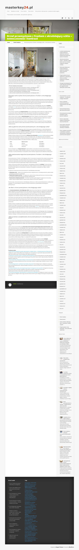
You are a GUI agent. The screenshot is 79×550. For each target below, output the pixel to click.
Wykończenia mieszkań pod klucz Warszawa (30, 538)
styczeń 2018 (62, 281)
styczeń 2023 (62, 188)
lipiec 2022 (62, 202)
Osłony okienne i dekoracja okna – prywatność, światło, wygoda (47, 11)
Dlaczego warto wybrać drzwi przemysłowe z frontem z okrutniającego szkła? (24, 87)
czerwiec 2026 (63, 153)
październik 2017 (63, 288)
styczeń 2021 (62, 247)
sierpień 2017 (62, 293)
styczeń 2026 (62, 165)
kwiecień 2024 (62, 175)
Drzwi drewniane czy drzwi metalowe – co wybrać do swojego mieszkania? (65, 97)
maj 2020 (62, 266)
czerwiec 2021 (62, 234)
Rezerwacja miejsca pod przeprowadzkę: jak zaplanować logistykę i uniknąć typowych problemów (64, 70)
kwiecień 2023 (62, 180)
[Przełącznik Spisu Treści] (38, 86)
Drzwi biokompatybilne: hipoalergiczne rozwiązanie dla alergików (23, 272)
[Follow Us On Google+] (72, 18)
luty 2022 (62, 215)
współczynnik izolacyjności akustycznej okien (31, 533)
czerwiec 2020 (63, 264)
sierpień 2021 (62, 229)
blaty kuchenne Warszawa (30, 486)
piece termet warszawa (30, 517)
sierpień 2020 (62, 259)
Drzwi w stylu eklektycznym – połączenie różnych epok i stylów (15, 489)
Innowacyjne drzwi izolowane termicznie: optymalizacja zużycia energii (15, 519)
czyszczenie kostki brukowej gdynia (30, 497)
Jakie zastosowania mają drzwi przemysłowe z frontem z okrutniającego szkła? (24, 90)
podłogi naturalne (29, 519)
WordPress (71, 547)
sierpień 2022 (62, 200)
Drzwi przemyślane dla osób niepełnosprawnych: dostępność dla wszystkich (26, 268)
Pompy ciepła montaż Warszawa (30, 521)
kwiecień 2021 (62, 239)
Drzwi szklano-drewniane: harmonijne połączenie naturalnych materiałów (65, 126)
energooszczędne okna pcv (30, 503)
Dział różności (31, 11)
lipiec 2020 (62, 261)
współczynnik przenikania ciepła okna (30, 535)
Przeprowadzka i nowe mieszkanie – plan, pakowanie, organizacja (19, 14)
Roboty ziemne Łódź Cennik (31, 527)
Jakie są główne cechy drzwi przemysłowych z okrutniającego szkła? (22, 88)
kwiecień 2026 (62, 158)
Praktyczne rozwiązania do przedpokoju (31, 522)
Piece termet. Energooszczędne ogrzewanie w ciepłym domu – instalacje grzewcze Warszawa (30, 251)
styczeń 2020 (62, 276)
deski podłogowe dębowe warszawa (31, 498)
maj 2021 (61, 237)
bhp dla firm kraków (32, 485)
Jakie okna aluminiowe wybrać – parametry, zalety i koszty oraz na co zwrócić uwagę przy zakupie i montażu (65, 62)
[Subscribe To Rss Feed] (69, 18)
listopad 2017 (62, 286)
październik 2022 (63, 195)
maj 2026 (62, 156)
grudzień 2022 (62, 190)
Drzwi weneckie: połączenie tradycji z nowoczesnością (21, 259)
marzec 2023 (62, 183)
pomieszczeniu (41, 241)
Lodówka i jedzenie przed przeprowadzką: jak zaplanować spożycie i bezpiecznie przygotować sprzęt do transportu (65, 54)
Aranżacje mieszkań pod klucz (30, 483)
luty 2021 (61, 244)
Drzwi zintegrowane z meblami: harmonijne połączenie (21, 263)
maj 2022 (61, 207)
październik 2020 (63, 254)
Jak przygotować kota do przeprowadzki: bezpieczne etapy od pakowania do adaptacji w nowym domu (65, 463)
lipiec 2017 (62, 296)
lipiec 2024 (62, 173)
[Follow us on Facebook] (65, 18)
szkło (15, 106)
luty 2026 (62, 163)
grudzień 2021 (62, 220)
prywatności (40, 135)
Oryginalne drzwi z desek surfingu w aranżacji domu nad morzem (65, 418)
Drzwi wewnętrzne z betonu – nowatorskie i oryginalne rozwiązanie (15, 531)
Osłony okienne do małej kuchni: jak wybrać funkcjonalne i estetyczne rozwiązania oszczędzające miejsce (65, 341)
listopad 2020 (62, 252)
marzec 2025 (62, 168)
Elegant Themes (59, 547)
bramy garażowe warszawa (31, 488)
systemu (37, 206)
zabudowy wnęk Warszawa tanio (30, 541)
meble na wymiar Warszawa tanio (29, 508)
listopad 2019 (62, 279)
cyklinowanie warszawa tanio (29, 494)
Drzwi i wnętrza (24, 11)
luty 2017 (61, 308)
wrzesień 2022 (63, 197)
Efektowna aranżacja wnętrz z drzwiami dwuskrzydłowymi (22, 255)
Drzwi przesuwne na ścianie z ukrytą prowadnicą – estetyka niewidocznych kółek (15, 502)
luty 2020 (62, 274)
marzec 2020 (62, 271)
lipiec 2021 (62, 232)
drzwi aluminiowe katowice (30, 499)
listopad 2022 (62, 193)
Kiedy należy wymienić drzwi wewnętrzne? (64, 359)
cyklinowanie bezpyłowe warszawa (31, 491)
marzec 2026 (62, 161)
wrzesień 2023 (63, 178)
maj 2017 (61, 301)
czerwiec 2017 (62, 298)
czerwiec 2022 (63, 205)
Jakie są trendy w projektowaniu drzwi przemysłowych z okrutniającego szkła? (24, 92)
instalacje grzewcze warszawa (29, 504)
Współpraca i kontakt (15, 11)
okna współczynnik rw (31, 515)
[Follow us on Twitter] (62, 18)
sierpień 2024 (62, 170)
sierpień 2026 (62, 151)
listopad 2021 (62, 222)
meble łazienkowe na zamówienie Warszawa (30, 511)
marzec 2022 (62, 212)
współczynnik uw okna (31, 536)
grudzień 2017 (62, 283)
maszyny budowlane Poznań (30, 506)
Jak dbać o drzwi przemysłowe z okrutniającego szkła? (20, 91)
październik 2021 (63, 224)
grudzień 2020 (63, 249)
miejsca (42, 119)
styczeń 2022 (62, 217)
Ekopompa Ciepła (27, 501)
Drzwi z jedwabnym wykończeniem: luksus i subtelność (14, 525)
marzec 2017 (62, 306)
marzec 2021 (62, 242)
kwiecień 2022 (62, 210)
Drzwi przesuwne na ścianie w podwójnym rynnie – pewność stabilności (66, 114)
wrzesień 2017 (62, 291)
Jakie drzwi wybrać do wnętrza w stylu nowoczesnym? (13, 537)
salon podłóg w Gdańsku (30, 528)
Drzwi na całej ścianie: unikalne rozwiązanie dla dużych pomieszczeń (64, 120)
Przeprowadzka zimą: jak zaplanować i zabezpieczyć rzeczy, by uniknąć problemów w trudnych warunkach (65, 78)
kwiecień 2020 (62, 269)
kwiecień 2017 (62, 303)
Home (8, 11)
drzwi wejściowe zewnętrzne (31, 500)
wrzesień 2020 (63, 256)
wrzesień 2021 (62, 227)
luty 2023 (62, 185)
